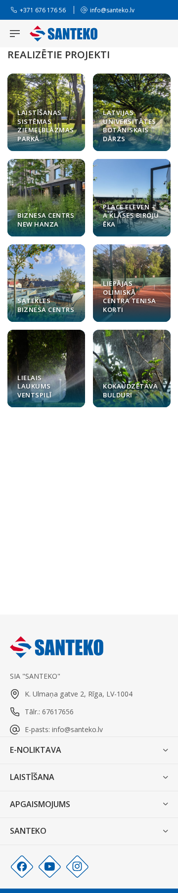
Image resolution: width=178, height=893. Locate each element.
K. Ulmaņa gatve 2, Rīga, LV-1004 (79, 694)
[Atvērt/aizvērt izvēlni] (15, 33)
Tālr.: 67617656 (49, 711)
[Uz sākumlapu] (63, 33)
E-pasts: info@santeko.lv (64, 729)
